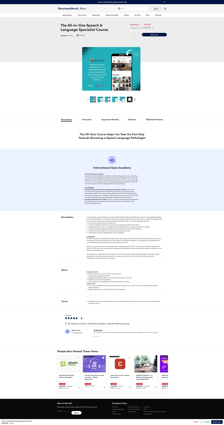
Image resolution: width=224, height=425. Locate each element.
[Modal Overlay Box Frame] (112, 212)
